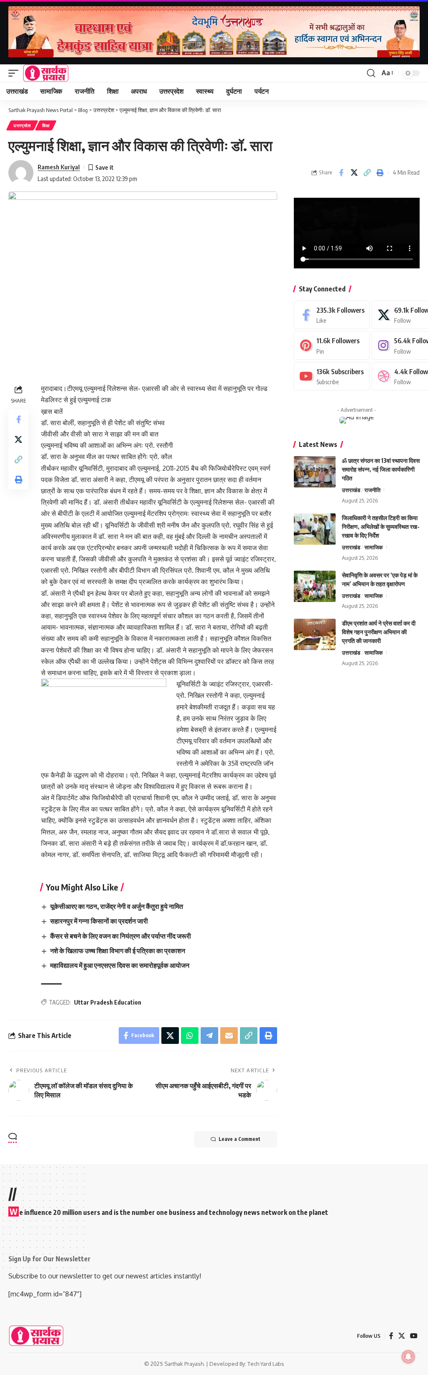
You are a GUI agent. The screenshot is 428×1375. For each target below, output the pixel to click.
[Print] (380, 172)
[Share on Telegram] (209, 1035)
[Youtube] (331, 376)
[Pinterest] (331, 345)
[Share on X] (354, 172)
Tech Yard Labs (265, 1363)
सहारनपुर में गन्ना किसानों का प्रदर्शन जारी (99, 921)
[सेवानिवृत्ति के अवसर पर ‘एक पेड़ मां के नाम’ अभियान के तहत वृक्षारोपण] (315, 586)
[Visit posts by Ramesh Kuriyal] (20, 172)
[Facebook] (331, 315)
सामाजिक (373, 547)
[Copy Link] (367, 172)
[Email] (229, 1035)
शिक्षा (45, 125)
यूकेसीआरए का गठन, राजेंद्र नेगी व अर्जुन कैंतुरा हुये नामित (116, 906)
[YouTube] (414, 1336)
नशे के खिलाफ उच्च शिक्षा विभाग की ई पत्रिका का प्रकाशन (117, 950)
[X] (401, 1336)
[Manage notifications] (408, 1356)
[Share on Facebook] (341, 172)
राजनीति (372, 490)
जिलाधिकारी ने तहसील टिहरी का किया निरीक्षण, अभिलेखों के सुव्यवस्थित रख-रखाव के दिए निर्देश (381, 526)
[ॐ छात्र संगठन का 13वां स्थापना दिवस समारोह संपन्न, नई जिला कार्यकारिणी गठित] (315, 471)
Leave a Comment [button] (239, 1139)
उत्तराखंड (351, 490)
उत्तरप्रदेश (22, 125)
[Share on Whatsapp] (190, 1035)
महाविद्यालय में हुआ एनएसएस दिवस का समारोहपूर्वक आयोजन (119, 965)
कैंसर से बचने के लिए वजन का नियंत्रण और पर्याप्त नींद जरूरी (120, 936)
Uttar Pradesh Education (107, 1002)
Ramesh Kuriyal (59, 167)
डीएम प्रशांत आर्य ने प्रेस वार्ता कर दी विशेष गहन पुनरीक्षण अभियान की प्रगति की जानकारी (378, 632)
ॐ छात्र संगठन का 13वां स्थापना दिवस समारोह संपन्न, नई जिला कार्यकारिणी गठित (381, 469)
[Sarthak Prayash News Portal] (46, 73)
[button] (15, 73)
